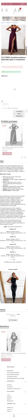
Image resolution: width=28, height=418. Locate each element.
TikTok (8, 411)
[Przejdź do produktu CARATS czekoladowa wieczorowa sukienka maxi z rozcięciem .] (14, 341)
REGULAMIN (10, 370)
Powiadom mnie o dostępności (19, 114)
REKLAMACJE (10, 401)
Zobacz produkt (7, 153)
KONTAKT (9, 397)
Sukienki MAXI (15, 22)
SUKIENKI (8, 22)
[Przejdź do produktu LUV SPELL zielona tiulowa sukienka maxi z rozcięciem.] (14, 135)
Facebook (9, 409)
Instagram (9, 407)
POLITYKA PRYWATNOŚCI (13, 372)
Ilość (2, 101)
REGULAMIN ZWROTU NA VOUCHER (15, 378)
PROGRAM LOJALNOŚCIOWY (14, 388)
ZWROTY (22, 4)
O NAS (8, 395)
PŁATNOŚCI (10, 386)
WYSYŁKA (9, 384)
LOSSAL (3, 22)
